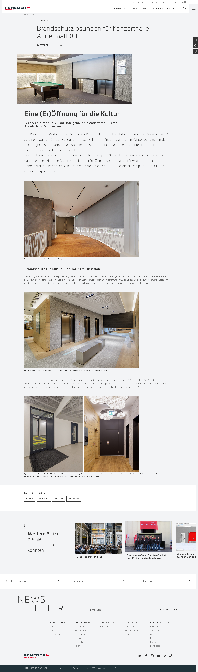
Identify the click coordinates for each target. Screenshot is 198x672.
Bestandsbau (80, 642)
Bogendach (173, 8)
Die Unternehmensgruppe (149, 581)
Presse (153, 642)
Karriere (164, 2)
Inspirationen (130, 634)
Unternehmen (139, 2)
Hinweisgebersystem (105, 668)
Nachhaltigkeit (81, 630)
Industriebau (139, 8)
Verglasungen (56, 634)
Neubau (78, 638)
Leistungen (130, 626)
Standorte (153, 2)
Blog (174, 2)
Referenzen (105, 626)
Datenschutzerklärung (81, 668)
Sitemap (118, 668)
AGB (93, 668)
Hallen (77, 646)
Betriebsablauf (81, 634)
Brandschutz (120, 8)
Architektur (79, 626)
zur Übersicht (58, 45)
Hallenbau (157, 8)
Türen (52, 626)
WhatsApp (73, 499)
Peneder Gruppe (160, 622)
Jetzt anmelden (168, 610)
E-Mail (30, 499)
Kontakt (182, 2)
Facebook (44, 499)
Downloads (155, 646)
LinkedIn (58, 499)
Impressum (67, 668)
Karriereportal (77, 581)
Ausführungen (131, 630)
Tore (51, 630)
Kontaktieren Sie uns (16, 581)
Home (26, 15)
